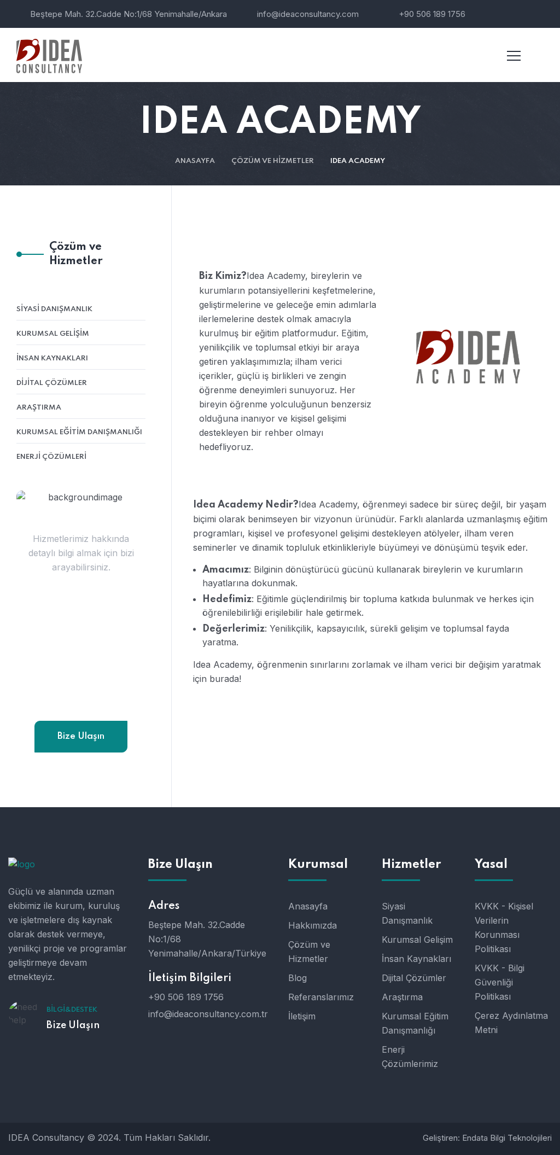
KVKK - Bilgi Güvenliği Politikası (499, 982)
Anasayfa (195, 161)
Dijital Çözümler (51, 383)
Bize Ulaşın (80, 736)
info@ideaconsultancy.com (308, 14)
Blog (297, 977)
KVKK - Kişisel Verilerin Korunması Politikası (504, 927)
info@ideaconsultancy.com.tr (81, 699)
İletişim (302, 1016)
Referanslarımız (321, 996)
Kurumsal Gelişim (52, 333)
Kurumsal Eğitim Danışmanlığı (79, 432)
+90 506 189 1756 (432, 14)
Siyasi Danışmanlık (54, 309)
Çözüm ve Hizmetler (272, 161)
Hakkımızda (312, 925)
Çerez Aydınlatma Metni (511, 1022)
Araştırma (38, 407)
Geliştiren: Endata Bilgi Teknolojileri (487, 1138)
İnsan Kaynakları (52, 358)
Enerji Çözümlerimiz (410, 1056)
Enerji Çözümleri (51, 456)
